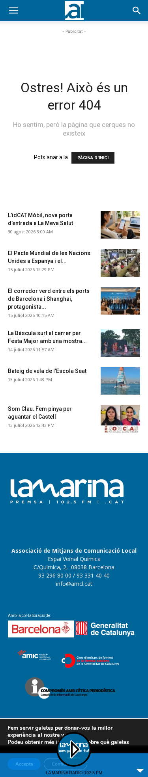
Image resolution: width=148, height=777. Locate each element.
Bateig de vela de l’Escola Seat (47, 371)
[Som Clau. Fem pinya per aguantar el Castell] (120, 418)
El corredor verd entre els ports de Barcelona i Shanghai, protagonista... (49, 299)
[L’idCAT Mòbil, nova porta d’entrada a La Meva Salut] (120, 225)
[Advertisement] (74, 45)
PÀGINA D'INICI (93, 157)
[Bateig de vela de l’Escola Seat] (120, 381)
